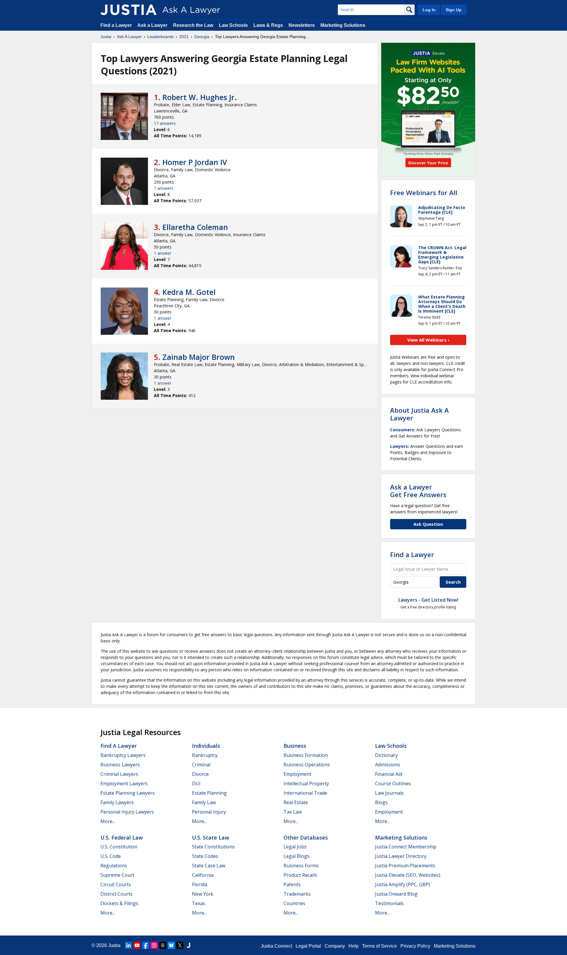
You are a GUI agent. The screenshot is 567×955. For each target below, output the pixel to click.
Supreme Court (117, 875)
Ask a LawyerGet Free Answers (418, 490)
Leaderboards (160, 36)
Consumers (402, 429)
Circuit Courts (115, 884)
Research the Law (193, 25)
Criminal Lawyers (119, 774)
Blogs (381, 802)
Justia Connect (276, 946)
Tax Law (293, 812)
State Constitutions (213, 846)
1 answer (162, 253)
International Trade (305, 793)
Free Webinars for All (423, 192)
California (203, 875)
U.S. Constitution (118, 846)
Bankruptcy (205, 755)
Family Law (204, 802)
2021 (184, 36)
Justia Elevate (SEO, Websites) (407, 875)
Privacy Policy (415, 946)
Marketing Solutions (342, 25)
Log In (429, 9)
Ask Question (428, 524)
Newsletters (302, 25)
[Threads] (162, 945)
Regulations (113, 865)
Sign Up (454, 9)
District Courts (116, 894)
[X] (179, 945)
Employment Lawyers (124, 783)
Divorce (200, 774)
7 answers (163, 188)
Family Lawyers (117, 802)
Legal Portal (308, 946)
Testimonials (389, 903)
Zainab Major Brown (198, 357)
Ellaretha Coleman (195, 227)
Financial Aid (388, 774)
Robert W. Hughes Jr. (199, 97)
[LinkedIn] (128, 945)
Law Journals (389, 793)
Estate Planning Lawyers (127, 793)
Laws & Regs (268, 25)
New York (203, 894)
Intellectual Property (306, 783)
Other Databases (306, 837)
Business (295, 745)
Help (353, 946)
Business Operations (307, 764)
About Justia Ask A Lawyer (419, 414)
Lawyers (399, 446)
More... (107, 821)
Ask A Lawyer (129, 36)
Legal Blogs (296, 856)
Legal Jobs (295, 846)
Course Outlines (393, 783)
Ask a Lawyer (153, 25)
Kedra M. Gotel (189, 292)
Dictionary (386, 755)
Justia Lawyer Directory (400, 856)
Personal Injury (209, 812)
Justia (105, 36)
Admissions (387, 764)
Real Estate (296, 802)
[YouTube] (137, 945)
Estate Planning (209, 793)
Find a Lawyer (116, 25)
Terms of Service (379, 946)
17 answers (165, 123)
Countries (294, 903)
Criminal (201, 764)
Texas (198, 903)
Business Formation (306, 755)
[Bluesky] (171, 945)
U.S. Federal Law (121, 837)
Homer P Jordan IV (194, 162)
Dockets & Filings (119, 903)
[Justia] (128, 9)
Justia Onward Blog (396, 894)
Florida (199, 884)
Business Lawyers (120, 764)
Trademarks (297, 894)
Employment (297, 774)
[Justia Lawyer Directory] (188, 945)
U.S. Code (110, 856)
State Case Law (208, 865)
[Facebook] (145, 945)
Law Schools (233, 25)
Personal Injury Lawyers (127, 812)
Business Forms (301, 865)
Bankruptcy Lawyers (123, 755)
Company (335, 946)
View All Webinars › (428, 340)
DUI (196, 783)
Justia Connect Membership (405, 846)
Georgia (201, 36)
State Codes (205, 856)
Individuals (206, 745)
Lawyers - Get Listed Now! (428, 600)
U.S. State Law (210, 837)
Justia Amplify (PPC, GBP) (402, 884)
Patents (292, 884)
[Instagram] (154, 945)
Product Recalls (300, 875)
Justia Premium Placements (405, 865)
